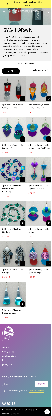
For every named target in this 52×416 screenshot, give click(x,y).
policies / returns (9, 358)
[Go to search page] (9, 11)
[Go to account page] (41, 12)
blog (4, 363)
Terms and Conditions (36, 393)
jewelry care (7, 367)
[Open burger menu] (4, 12)
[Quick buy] (21, 97)
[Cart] (46, 12)
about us (5, 350)
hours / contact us (9, 354)
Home (18, 63)
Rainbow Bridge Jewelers (29, 412)
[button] (9, 11)
